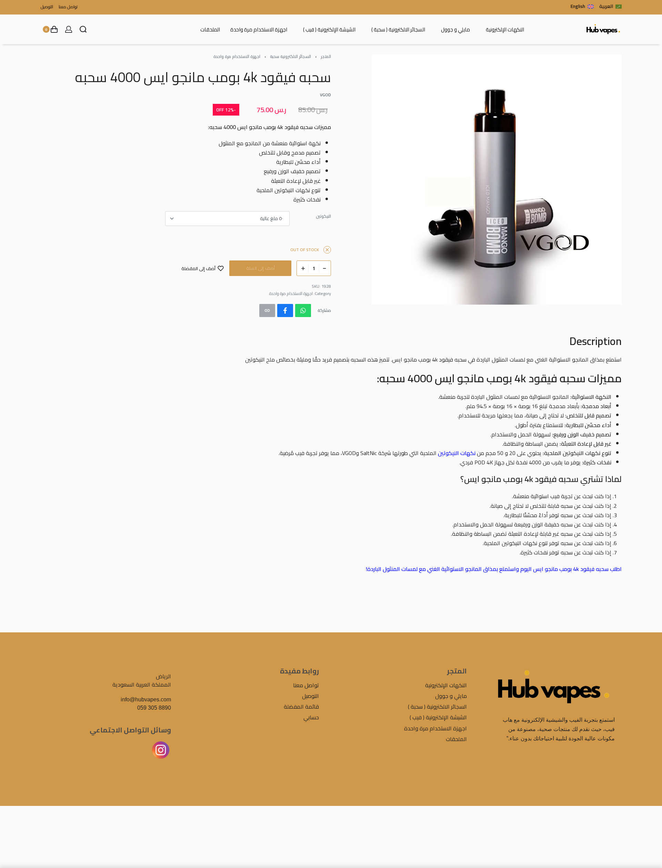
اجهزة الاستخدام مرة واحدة (236, 56)
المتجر (326, 56)
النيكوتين (323, 216)
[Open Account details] (68, 29)
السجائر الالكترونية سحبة (290, 56)
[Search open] (83, 29)
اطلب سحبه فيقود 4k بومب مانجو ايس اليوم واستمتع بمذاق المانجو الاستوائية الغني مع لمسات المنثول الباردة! (494, 569)
